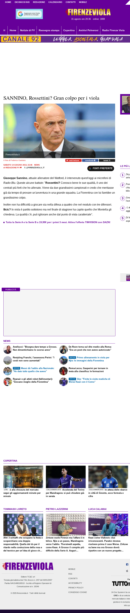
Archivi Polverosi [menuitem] (88, 30)
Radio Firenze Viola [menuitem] (113, 30)
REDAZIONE (39, 2)
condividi (89, 160)
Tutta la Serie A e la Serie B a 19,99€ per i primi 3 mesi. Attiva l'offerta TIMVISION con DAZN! (58, 222)
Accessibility (75, 583)
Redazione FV (12, 168)
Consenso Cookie (77, 592)
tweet (106, 160)
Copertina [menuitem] (69, 30)
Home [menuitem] (13, 30)
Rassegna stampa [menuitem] (49, 30)
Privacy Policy (75, 588)
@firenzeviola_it (35, 168)
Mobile (71, 569)
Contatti (73, 578)
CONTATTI (70, 2)
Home (8, 2)
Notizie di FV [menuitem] (27, 30)
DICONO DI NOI (22, 2)
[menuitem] (4, 30)
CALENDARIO (55, 2)
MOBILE (83, 2)
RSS (70, 574)
